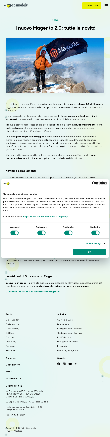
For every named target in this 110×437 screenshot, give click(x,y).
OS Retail (10, 333)
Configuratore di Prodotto (69, 328)
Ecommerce (63, 324)
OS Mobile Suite (65, 320)
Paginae (10, 337)
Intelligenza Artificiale (67, 341)
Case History (13, 364)
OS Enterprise (12, 324)
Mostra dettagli (93, 243)
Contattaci (92, 5)
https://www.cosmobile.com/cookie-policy (45, 216)
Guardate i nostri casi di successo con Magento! (33, 291)
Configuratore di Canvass (69, 333)
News (55, 20)
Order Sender (12, 320)
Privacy (9, 431)
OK (89, 252)
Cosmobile (31, 428)
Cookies (18, 431)
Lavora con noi (14, 378)
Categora (10, 346)
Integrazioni (62, 346)
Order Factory (12, 328)
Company (11, 358)
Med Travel (11, 350)
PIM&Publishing (64, 337)
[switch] (41, 233)
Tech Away (11, 341)
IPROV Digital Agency (67, 350)
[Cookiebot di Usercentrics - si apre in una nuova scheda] (94, 183)
